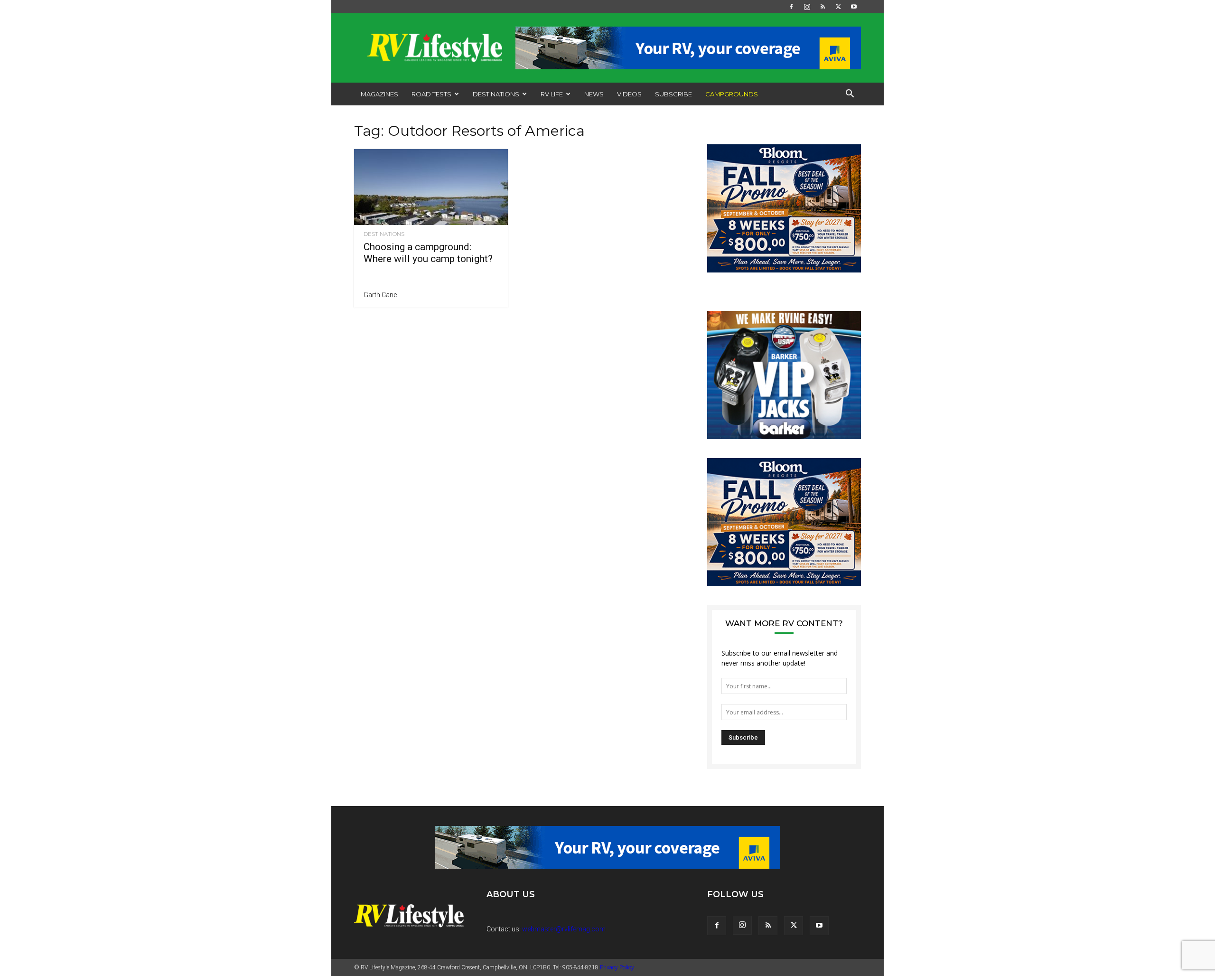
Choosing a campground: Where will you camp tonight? (428, 252)
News (594, 94)
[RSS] (822, 6)
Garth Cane (380, 295)
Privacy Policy (617, 967)
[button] (849, 94)
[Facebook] (791, 6)
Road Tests (431, 94)
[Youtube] (854, 6)
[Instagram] (807, 6)
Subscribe (673, 94)
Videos (629, 94)
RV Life (552, 94)
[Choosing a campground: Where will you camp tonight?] (431, 187)
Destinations (496, 94)
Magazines (379, 94)
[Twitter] (838, 6)
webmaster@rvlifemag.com (564, 929)
